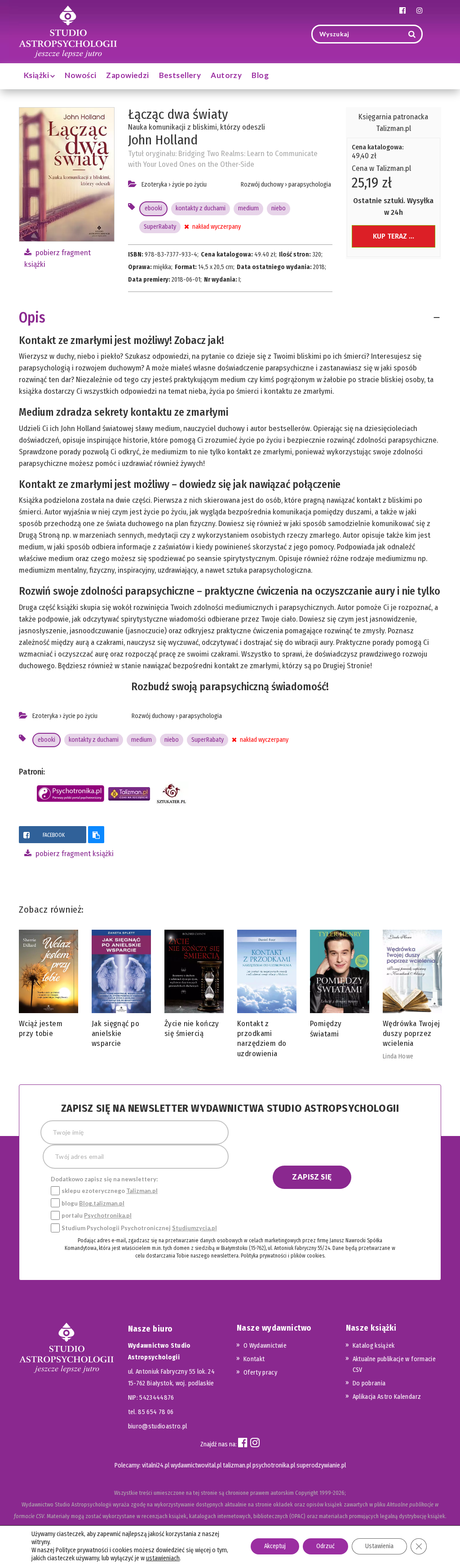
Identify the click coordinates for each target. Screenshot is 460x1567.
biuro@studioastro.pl (157, 1426)
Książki (37, 75)
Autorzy (226, 75)
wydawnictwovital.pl (196, 1465)
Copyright (306, 1492)
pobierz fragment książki (74, 853)
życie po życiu (189, 184)
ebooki (153, 208)
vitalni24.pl (155, 1465)
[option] (48, 986)
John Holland (163, 140)
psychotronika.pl (273, 1465)
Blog (260, 75)
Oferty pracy (260, 1372)
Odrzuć (325, 1546)
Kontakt (254, 1359)
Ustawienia (379, 1546)
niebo (278, 208)
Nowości (80, 75)
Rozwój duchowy (262, 184)
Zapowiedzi (127, 75)
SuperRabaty (160, 227)
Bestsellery (180, 75)
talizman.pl (237, 1465)
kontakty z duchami (201, 208)
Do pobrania (369, 1383)
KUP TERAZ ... (393, 236)
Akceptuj (275, 1546)
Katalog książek (374, 1345)
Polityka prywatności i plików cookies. (283, 1256)
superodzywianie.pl (321, 1465)
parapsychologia (309, 184)
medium (248, 208)
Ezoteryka (154, 184)
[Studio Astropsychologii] (68, 31)
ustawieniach (163, 1558)
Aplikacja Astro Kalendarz (387, 1397)
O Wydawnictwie (265, 1345)
